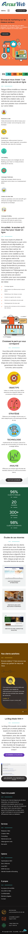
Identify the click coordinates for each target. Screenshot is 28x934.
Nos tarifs (4, 844)
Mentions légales (6, 896)
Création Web (5, 833)
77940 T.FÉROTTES (13, 923)
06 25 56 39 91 (12, 910)
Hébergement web (6, 841)
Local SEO (4, 866)
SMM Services (5, 869)
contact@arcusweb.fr (14, 917)
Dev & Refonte (5, 863)
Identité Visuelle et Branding (9, 871)
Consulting (4, 836)
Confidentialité (5, 893)
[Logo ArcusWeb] (14, 4)
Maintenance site (6, 839)
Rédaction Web (5, 831)
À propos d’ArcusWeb (7, 888)
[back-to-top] (25, 930)
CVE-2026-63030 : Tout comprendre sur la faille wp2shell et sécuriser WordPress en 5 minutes (14, 778)
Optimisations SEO (6, 861)
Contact (3, 899)
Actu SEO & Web (6, 891)
